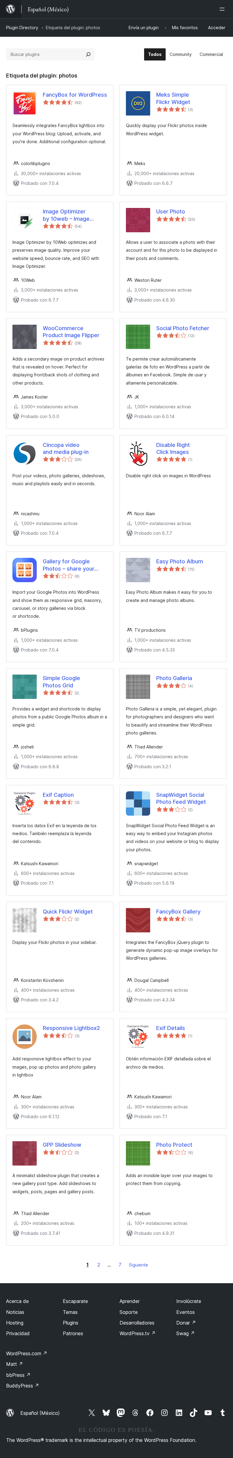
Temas (70, 1312)
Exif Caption (58, 795)
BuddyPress (22, 1386)
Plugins (70, 1323)
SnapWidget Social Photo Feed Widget (181, 798)
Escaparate (75, 1301)
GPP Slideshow (62, 1145)
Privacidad (18, 1333)
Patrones (73, 1333)
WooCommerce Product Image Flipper (71, 331)
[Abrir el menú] (223, 9)
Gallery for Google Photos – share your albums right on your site (75, 565)
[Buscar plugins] (88, 54)
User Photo (170, 211)
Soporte (129, 1312)
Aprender (130, 1301)
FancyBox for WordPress (75, 95)
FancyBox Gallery (178, 911)
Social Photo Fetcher (182, 328)
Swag (185, 1333)
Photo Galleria (174, 678)
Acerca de (17, 1301)
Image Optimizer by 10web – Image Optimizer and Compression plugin (68, 215)
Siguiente (138, 1264)
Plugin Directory (22, 27)
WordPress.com (26, 1353)
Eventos (185, 1312)
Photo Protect (174, 1145)
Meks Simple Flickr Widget (173, 98)
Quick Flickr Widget (68, 911)
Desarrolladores (137, 1323)
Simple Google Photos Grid (61, 681)
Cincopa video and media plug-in (66, 448)
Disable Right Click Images (173, 448)
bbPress (18, 1375)
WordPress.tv (138, 1333)
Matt (14, 1364)
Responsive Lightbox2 (71, 1028)
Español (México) (40, 1413)
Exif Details (170, 1028)
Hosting (14, 1323)
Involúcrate (188, 1301)
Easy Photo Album (179, 561)
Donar (186, 1323)
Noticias (15, 1312)
